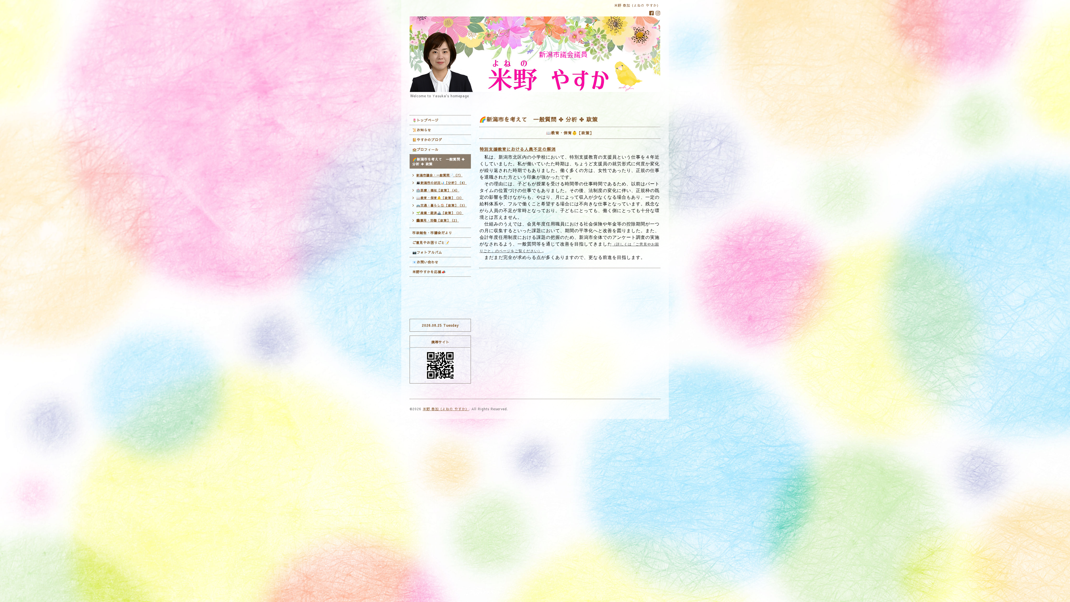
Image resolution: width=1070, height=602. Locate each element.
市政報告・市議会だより (432, 232)
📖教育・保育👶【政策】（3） (439, 198)
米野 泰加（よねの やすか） (446, 409)
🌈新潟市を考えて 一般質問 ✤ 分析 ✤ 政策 (438, 161)
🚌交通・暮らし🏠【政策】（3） (441, 205)
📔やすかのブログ (427, 139)
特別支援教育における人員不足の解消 (518, 149)
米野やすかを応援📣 (429, 272)
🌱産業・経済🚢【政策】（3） (439, 213)
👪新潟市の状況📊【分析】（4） (441, 183)
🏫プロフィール (425, 149)
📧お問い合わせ (425, 262)
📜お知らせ (421, 130)
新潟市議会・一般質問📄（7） (439, 175)
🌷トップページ (425, 120)
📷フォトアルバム (427, 252)
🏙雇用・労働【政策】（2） (437, 220)
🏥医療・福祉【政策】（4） (437, 190)
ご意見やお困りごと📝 (430, 242)
